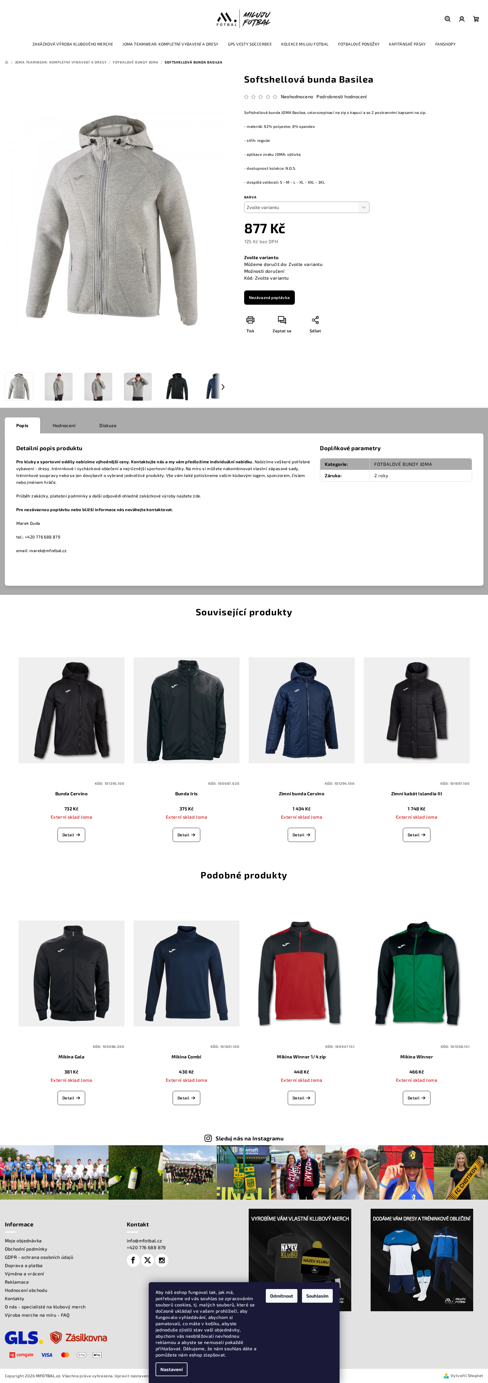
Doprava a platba (24, 1265)
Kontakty (14, 1298)
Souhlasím (317, 1295)
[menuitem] (73, 44)
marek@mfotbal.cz (48, 550)
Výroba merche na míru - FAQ (37, 1315)
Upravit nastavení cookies (140, 1375)
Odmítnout (281, 1295)
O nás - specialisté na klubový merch (45, 1306)
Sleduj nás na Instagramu (249, 1138)
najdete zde (188, 495)
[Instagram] (161, 1260)
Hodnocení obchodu (26, 1290)
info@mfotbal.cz (144, 1240)
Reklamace (17, 1281)
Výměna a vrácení (24, 1273)
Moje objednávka (23, 1240)
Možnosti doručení (264, 271)
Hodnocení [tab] (64, 425)
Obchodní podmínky (26, 1248)
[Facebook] (133, 1260)
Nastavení (171, 1369)
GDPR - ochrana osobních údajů (39, 1257)
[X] (147, 1260)
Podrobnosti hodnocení (342, 96)
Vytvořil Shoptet (467, 1375)
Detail (68, 834)
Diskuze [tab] (108, 425)
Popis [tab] (22, 425)
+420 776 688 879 (146, 1247)
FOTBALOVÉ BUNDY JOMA (403, 464)
